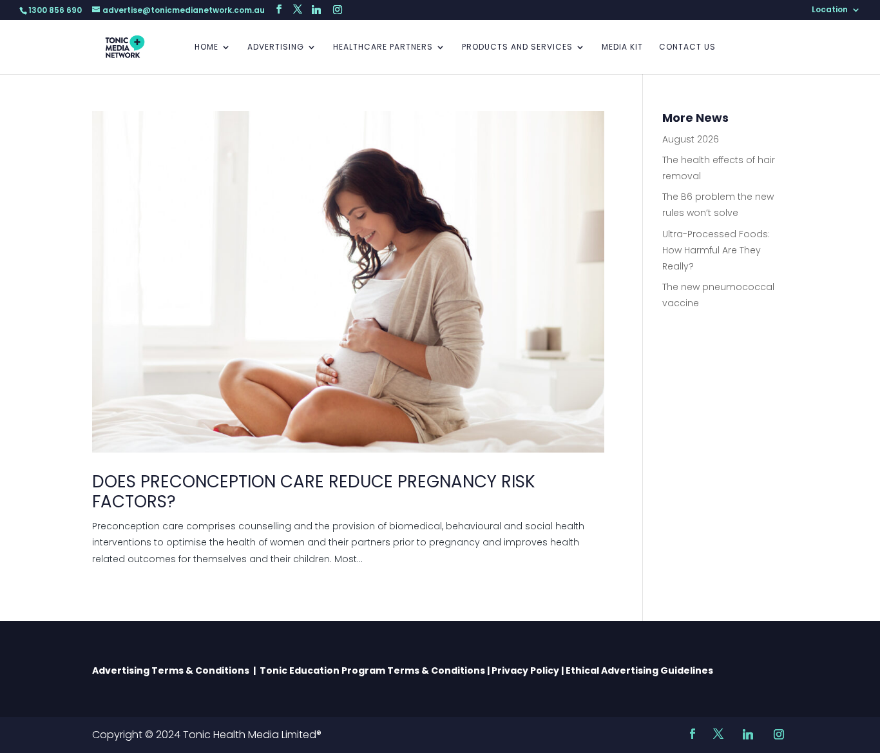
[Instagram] (337, 9)
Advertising (275, 47)
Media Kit (622, 47)
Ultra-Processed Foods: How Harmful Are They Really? (716, 250)
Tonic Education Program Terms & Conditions (372, 670)
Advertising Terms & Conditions (172, 670)
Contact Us (687, 47)
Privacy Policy (525, 670)
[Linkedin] (316, 9)
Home (206, 47)
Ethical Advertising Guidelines (640, 670)
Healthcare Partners (383, 47)
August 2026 (690, 139)
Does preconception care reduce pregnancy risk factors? (313, 491)
